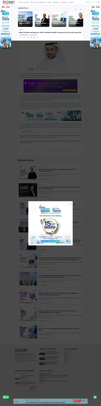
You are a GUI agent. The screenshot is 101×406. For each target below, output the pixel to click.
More (72, 2)
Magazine (64, 2)
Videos (49, 2)
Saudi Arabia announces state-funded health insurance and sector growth (50, 32)
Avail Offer (77, 401)
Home (21, 2)
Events (56, 2)
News (27, 2)
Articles (35, 2)
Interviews (42, 2)
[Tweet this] (28, 37)
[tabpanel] (25, 19)
